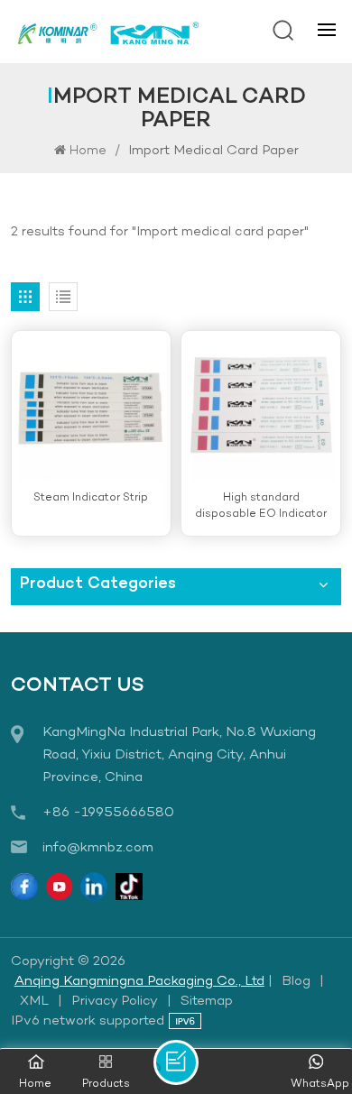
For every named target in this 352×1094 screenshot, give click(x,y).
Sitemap (207, 1001)
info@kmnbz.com (97, 848)
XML (34, 1001)
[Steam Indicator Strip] (91, 406)
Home (88, 151)
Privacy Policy (114, 1001)
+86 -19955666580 (108, 813)
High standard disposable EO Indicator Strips (261, 506)
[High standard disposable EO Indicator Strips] (261, 406)
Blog (296, 981)
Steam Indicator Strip (90, 498)
